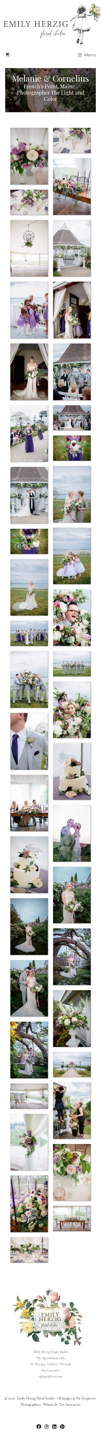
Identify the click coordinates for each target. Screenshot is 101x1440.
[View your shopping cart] (7, 55)
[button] (39, 1426)
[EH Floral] (52, 23)
